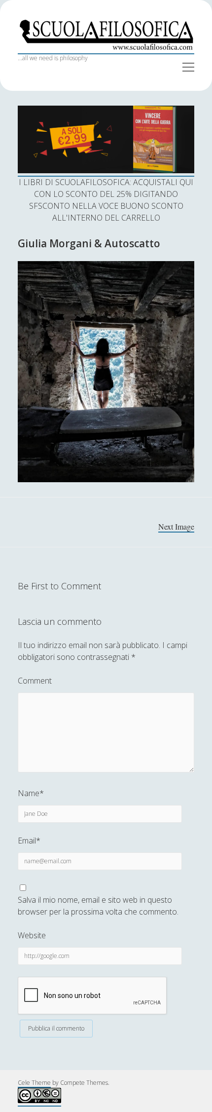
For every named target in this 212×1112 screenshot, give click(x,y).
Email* (29, 840)
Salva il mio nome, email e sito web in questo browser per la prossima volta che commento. (98, 905)
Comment (35, 680)
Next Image (176, 526)
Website (32, 935)
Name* (31, 793)
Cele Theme (34, 1082)
